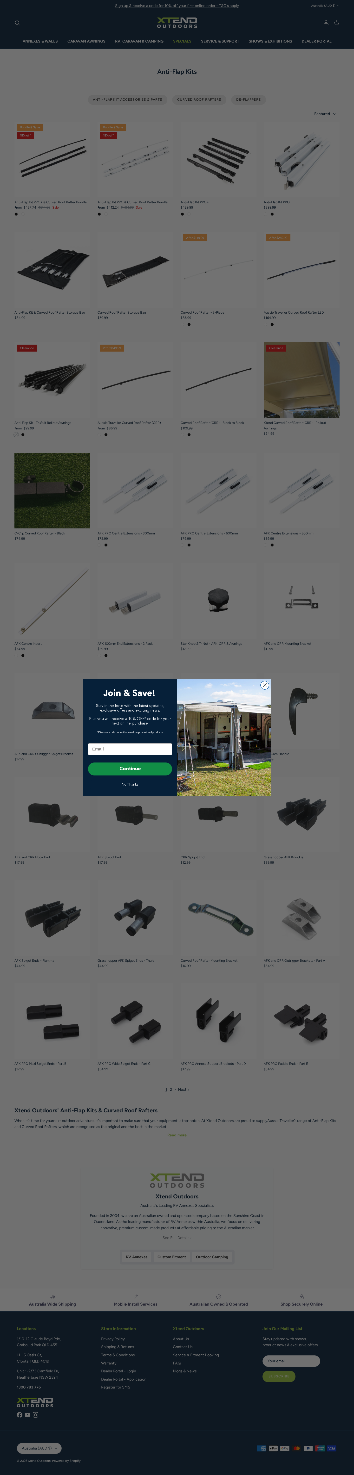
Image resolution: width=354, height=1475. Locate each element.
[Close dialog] (265, 685)
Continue (130, 769)
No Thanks (130, 784)
